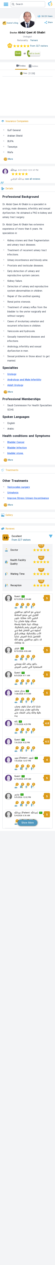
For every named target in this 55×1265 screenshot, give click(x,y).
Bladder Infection (17, 447)
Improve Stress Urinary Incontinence (28, 498)
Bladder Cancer (15, 442)
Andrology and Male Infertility (24, 379)
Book (18, 53)
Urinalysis (12, 492)
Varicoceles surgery (18, 487)
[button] (28, 4)
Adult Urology (15, 385)
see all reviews (32, 179)
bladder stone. (15, 453)
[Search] (27, 4)
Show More (27, 822)
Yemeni (34, 40)
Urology (11, 374)
